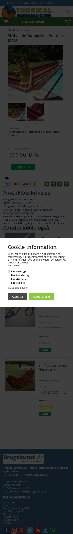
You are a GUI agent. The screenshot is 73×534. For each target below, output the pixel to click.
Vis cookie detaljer (18, 288)
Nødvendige (19, 271)
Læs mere (13, 265)
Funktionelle (19, 279)
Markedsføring (20, 275)
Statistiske (18, 282)
